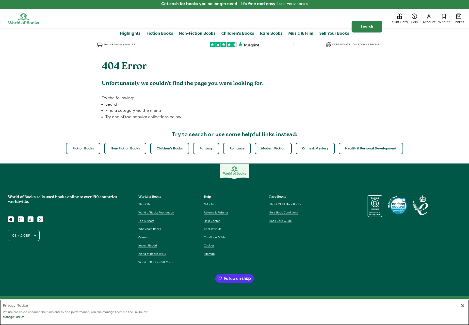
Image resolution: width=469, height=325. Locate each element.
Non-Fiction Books (125, 148)
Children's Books (170, 148)
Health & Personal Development (371, 148)
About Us (144, 204)
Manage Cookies (13, 316)
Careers (143, 237)
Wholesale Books (149, 229)
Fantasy (206, 148)
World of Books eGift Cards (156, 262)
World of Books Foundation (156, 212)
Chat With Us (212, 229)
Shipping (209, 204)
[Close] (463, 306)
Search (367, 26)
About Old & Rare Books (285, 204)
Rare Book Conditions (283, 212)
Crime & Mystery (315, 148)
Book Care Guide (280, 220)
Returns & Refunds (216, 212)
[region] (234, 312)
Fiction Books (83, 148)
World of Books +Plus (152, 253)
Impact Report (147, 245)
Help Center (212, 220)
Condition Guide (215, 237)
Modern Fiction (273, 148)
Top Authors (146, 220)
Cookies (209, 245)
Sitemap (209, 253)
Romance (236, 148)
